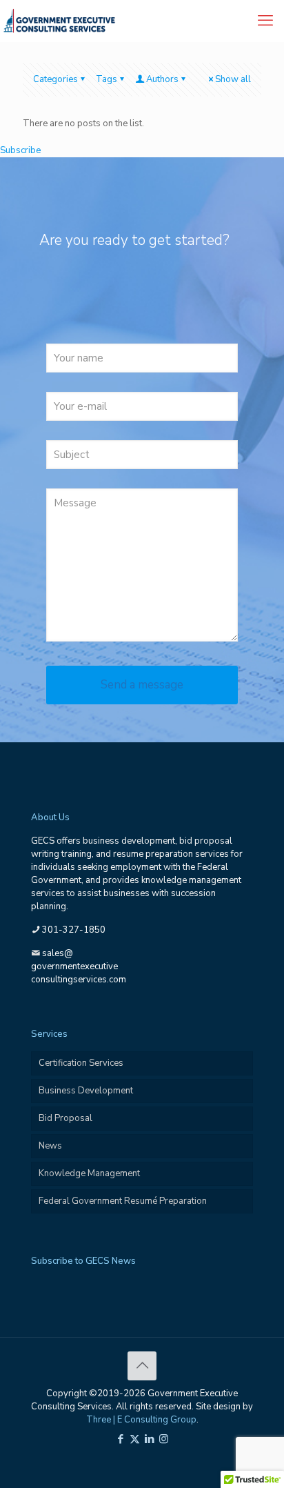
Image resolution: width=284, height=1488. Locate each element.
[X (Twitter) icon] (135, 1439)
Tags (106, 79)
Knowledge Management (89, 1173)
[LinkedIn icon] (149, 1439)
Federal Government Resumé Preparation (123, 1201)
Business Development (86, 1090)
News (50, 1146)
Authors (162, 79)
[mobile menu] (265, 20)
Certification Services (81, 1063)
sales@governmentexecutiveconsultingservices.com (78, 966)
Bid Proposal (65, 1118)
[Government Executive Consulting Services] (59, 20)
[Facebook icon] (120, 1439)
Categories (55, 79)
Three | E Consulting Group (141, 1419)
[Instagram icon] (164, 1439)
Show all (233, 79)
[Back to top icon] (142, 1365)
